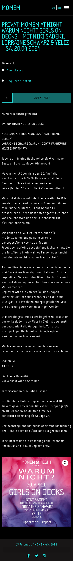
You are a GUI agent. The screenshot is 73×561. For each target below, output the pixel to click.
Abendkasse (15, 70)
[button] (66, 8)
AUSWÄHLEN (42, 97)
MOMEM (11, 7)
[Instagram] (44, 556)
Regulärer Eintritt (20, 81)
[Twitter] (36, 556)
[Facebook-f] (28, 556)
